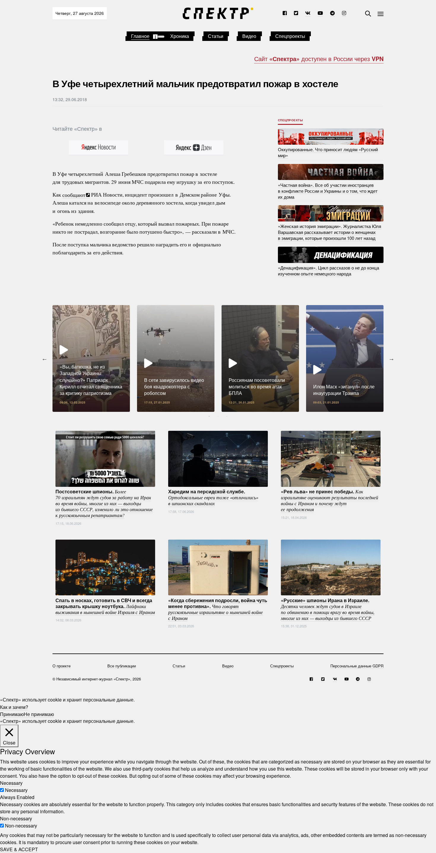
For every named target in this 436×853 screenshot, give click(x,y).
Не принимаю (39, 713)
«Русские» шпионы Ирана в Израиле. (328, 609)
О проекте (61, 666)
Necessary (16, 790)
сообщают (73, 194)
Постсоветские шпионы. (104, 503)
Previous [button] (44, 358)
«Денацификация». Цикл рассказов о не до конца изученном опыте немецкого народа (328, 270)
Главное (140, 36)
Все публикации (121, 666)
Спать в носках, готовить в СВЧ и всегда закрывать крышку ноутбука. (105, 606)
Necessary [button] (11, 782)
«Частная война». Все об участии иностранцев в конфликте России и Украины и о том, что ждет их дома (328, 190)
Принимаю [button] (12, 713)
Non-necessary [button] (16, 818)
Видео (249, 36)
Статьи (215, 36)
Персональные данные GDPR (357, 666)
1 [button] (209, 416)
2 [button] (218, 416)
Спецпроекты (290, 36)
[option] (91, 358)
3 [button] (227, 416)
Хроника (179, 36)
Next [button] (391, 358)
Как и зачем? (14, 706)
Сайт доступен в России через (319, 58)
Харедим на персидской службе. (213, 497)
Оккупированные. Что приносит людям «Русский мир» (328, 152)
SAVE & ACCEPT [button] (19, 849)
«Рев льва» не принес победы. (329, 500)
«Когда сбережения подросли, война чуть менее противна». (217, 609)
